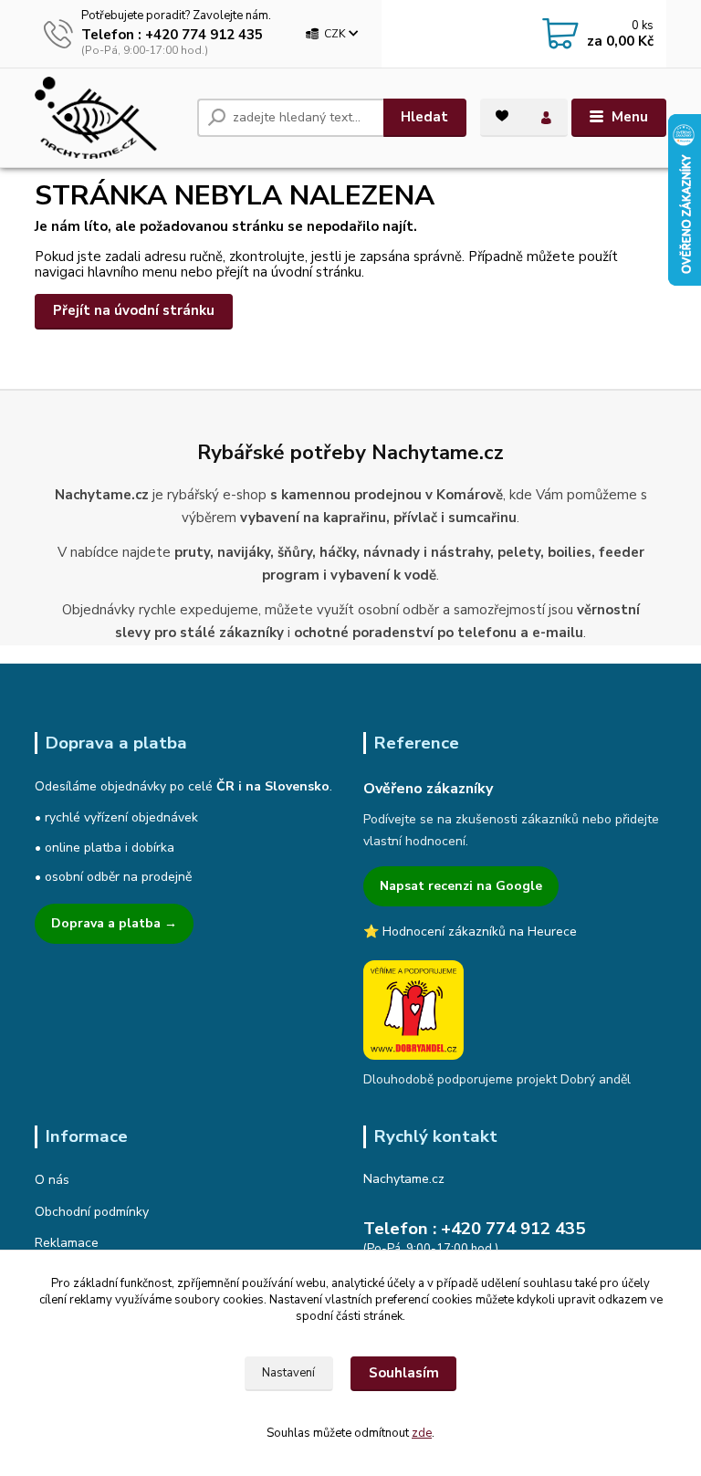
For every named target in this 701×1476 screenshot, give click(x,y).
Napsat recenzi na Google (461, 886)
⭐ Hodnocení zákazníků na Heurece (470, 931)
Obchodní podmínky (92, 1211)
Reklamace (67, 1242)
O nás (52, 1179)
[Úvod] (109, 118)
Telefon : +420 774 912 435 (172, 35)
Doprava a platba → (114, 923)
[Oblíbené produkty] (502, 116)
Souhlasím (404, 1373)
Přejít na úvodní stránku (133, 310)
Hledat (424, 117)
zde (422, 1433)
